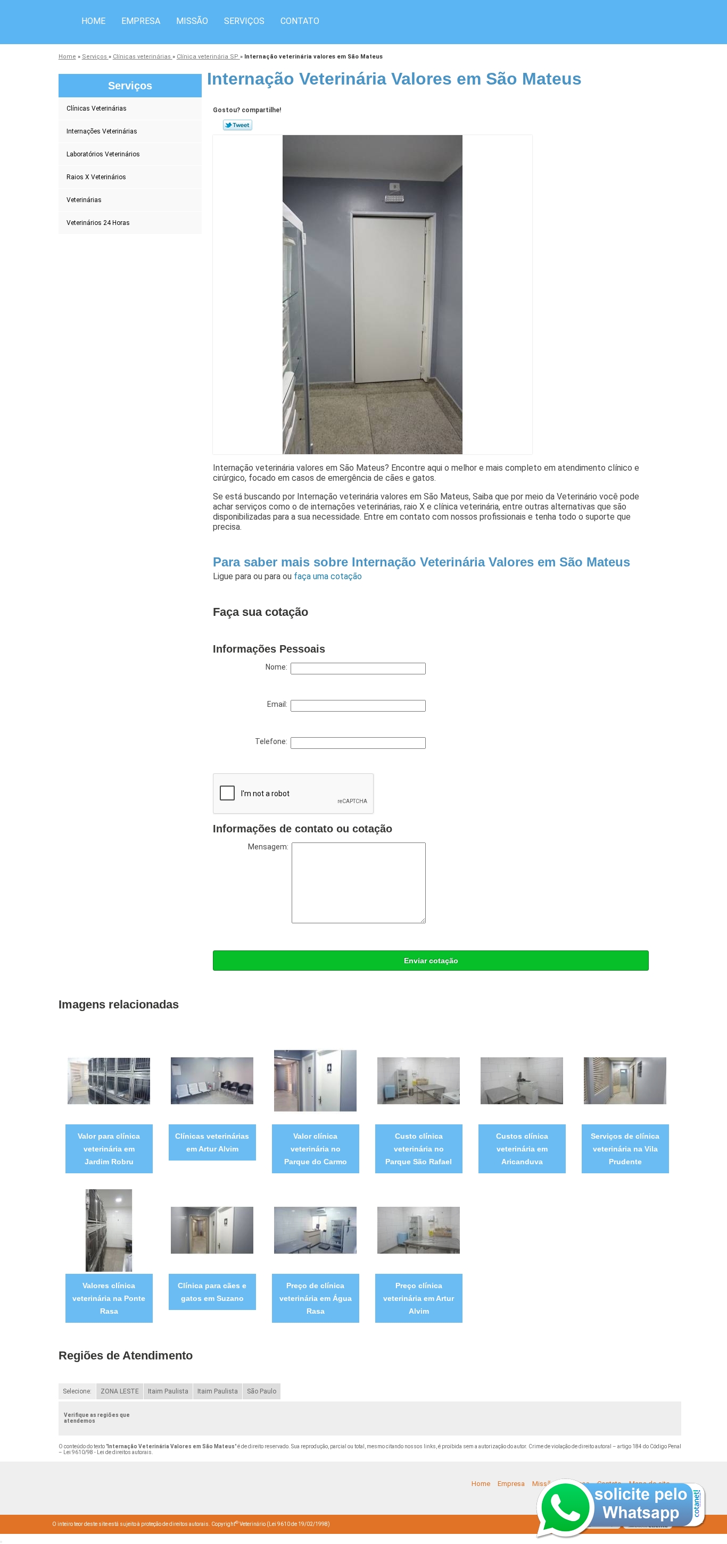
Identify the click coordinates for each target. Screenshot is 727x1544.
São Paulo (261, 1391)
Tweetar (237, 125)
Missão (192, 21)
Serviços (244, 21)
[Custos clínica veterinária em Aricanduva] (521, 1080)
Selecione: (77, 1391)
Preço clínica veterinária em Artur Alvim (418, 1298)
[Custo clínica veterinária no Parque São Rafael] (418, 1080)
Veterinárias (84, 200)
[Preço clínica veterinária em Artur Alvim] (418, 1230)
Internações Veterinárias (102, 131)
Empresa (140, 21)
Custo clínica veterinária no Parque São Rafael (418, 1149)
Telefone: (273, 741)
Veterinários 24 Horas (98, 223)
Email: (279, 704)
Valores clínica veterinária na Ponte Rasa (108, 1298)
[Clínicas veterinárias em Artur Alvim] (212, 1080)
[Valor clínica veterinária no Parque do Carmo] (315, 1080)
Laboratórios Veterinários (103, 154)
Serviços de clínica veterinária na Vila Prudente (625, 1149)
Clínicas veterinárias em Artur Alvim (212, 1142)
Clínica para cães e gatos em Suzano (212, 1292)
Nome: (278, 667)
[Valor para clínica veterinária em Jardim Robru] (108, 1080)
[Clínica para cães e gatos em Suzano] (212, 1230)
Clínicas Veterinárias (97, 108)
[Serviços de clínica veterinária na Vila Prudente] (625, 1080)
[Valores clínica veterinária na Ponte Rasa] (108, 1230)
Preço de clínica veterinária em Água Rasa (315, 1298)
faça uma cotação (328, 576)
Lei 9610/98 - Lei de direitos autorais (107, 1452)
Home (93, 21)
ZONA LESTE (120, 1391)
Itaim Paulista (168, 1391)
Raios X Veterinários (96, 177)
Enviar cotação (431, 960)
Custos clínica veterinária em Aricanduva (522, 1149)
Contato (299, 21)
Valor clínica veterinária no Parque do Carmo (315, 1149)
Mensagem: (270, 846)
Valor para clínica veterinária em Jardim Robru (109, 1149)
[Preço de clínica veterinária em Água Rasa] (315, 1230)
